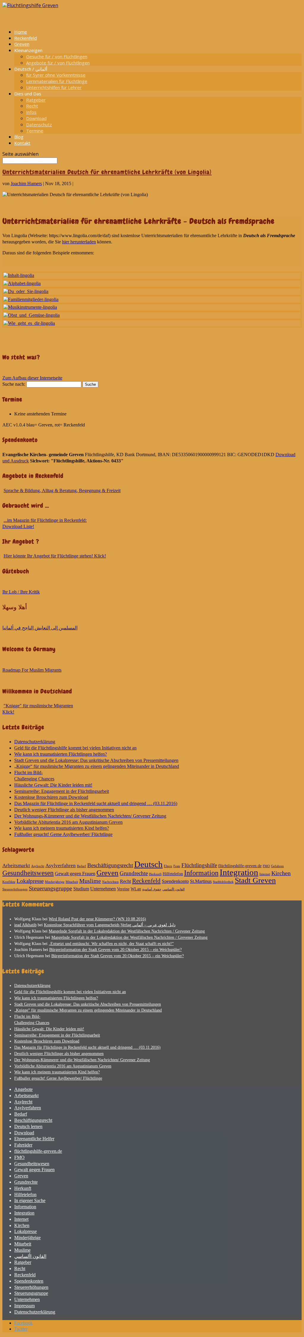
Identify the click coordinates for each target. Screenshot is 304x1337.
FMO (266, 866)
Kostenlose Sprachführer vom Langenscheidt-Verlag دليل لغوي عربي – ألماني (109, 925)
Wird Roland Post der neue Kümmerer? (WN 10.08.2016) (97, 919)
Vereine (123, 889)
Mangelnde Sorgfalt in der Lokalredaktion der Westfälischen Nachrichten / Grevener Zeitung (127, 931)
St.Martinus (201, 881)
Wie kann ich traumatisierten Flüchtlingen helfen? (60, 754)
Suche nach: (13, 384)
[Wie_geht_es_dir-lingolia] (29, 323)
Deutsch (148, 864)
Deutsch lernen (28, 1126)
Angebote (23, 1089)
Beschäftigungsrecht (110, 865)
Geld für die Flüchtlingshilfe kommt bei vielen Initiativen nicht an (75, 747)
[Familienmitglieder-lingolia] (30, 299)
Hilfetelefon (173, 874)
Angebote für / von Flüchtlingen (58, 63)
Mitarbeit (72, 882)
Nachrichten (110, 882)
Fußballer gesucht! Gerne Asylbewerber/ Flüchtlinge (63, 834)
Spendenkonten (28, 1281)
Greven (107, 873)
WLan (136, 889)
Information (201, 873)
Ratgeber (36, 100)
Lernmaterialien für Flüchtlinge (56, 81)
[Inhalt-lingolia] (18, 275)
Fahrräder (23, 1144)
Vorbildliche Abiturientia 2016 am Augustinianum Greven (68, 822)
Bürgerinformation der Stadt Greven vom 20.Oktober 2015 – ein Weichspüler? (115, 949)
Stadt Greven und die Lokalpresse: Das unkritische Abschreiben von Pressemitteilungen (96, 760)
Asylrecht (37, 866)
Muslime (90, 881)
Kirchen (281, 873)
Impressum (24, 1305)
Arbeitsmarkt (16, 865)
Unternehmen (103, 888)
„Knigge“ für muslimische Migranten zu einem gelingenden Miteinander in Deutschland (96, 766)
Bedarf (81, 866)
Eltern (168, 866)
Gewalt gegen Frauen (75, 873)
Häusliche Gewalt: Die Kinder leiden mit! (53, 785)
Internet (264, 874)
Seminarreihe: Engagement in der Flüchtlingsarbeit (61, 791)
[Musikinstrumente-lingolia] (30, 307)
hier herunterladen (79, 241)
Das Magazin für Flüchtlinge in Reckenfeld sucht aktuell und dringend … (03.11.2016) (95, 803)
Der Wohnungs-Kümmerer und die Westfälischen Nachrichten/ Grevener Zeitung (90, 815)
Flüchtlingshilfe (199, 865)
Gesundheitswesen (28, 873)
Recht (32, 106)
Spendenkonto (175, 881)
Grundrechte (134, 873)
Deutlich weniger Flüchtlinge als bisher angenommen (64, 809)
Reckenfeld (146, 880)
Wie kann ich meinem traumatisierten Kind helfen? (61, 828)
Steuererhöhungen (15, 889)
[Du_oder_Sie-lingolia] (25, 291)
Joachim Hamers (26, 183)
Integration (239, 872)
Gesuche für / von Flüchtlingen (56, 56)
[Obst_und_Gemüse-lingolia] (31, 315)
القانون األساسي (173, 889)
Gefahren (277, 866)
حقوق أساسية (151, 889)
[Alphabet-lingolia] (22, 283)
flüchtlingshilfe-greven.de (240, 866)
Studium (81, 888)
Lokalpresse (30, 881)
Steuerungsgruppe (50, 888)
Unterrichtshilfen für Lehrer (54, 87)
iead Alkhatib (25, 925)
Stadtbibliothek (223, 882)
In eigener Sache (29, 1200)
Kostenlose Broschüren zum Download (51, 797)
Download (36, 118)
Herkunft (155, 874)
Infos (31, 112)
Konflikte (8, 882)
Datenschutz (39, 124)
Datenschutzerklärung (34, 741)
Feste (176, 866)
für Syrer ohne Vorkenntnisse (56, 75)
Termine (34, 131)
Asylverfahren (60, 865)
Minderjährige (54, 882)
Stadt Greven (255, 880)
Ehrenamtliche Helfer (34, 1138)
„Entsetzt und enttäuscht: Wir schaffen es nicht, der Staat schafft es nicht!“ (111, 943)
